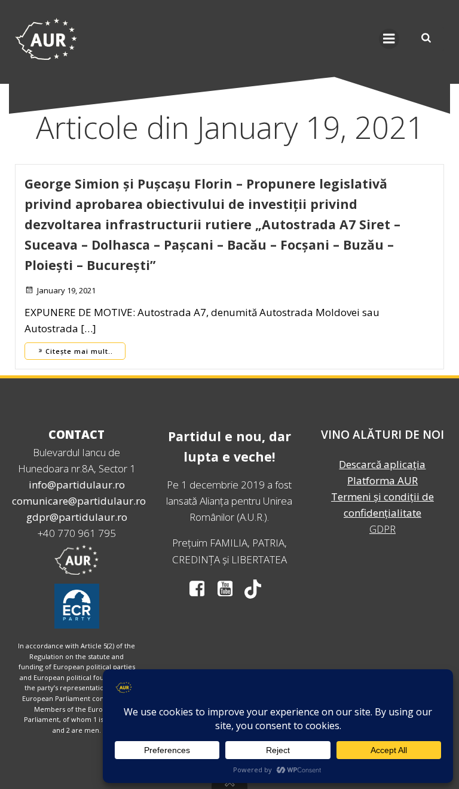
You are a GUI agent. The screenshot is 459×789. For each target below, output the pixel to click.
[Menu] (389, 39)
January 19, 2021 (66, 290)
